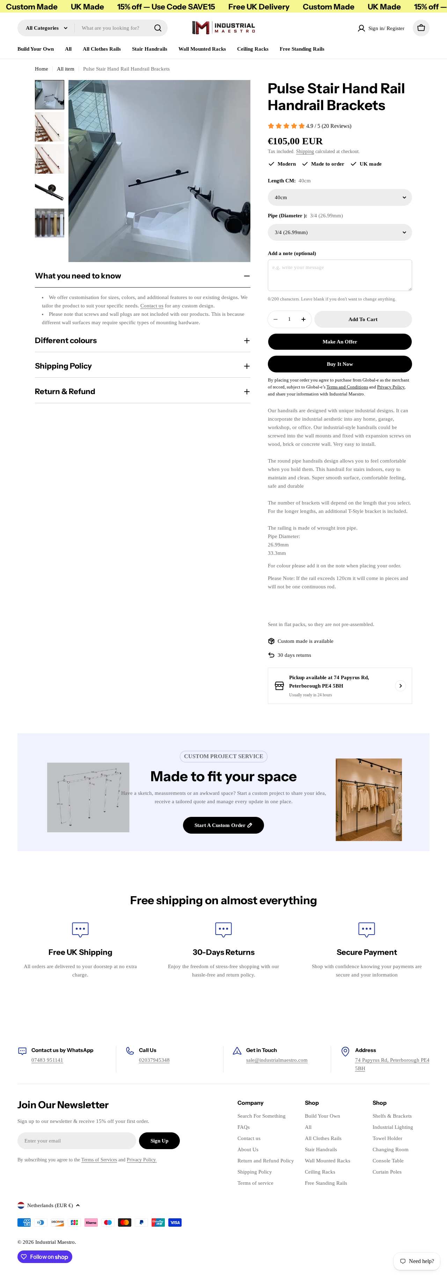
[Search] (158, 28)
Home (41, 69)
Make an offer (340, 341)
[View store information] (400, 685)
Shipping (305, 151)
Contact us (151, 306)
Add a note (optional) (292, 253)
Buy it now (340, 364)
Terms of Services (99, 1159)
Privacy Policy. (142, 1159)
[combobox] (92, 28)
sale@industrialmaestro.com (277, 1060)
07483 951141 (47, 1060)
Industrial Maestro (55, 1242)
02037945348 (154, 1060)
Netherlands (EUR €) (50, 1205)
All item (65, 69)
